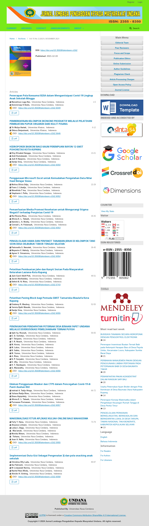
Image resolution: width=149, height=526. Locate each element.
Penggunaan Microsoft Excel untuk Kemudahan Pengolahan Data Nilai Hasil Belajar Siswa (51, 179)
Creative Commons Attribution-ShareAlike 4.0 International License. (95, 515)
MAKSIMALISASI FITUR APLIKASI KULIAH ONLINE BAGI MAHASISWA (49, 418)
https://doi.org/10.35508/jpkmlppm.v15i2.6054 (39, 256)
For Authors (105, 456)
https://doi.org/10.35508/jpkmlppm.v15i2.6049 (39, 108)
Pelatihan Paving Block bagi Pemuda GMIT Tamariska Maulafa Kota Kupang (49, 299)
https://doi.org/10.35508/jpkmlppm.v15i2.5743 (39, 284)
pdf (15, 113)
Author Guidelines (122, 69)
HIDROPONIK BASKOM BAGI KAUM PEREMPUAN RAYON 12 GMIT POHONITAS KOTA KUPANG (46, 148)
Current (12, 28)
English (104, 437)
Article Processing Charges (122, 79)
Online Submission (122, 64)
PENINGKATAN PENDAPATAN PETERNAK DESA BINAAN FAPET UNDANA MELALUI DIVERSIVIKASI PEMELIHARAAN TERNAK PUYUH (50, 328)
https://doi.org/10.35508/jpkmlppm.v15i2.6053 (39, 228)
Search (135, 28)
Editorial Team (122, 43)
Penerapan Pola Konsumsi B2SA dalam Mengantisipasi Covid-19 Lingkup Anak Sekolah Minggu (51, 97)
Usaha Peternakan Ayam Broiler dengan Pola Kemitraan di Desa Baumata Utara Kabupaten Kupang (122, 390)
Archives (26, 28)
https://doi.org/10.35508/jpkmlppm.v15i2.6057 (39, 405)
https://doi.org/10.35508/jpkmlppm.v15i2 (58, 50)
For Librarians (106, 460)
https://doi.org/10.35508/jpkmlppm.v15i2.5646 (39, 133)
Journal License (122, 90)
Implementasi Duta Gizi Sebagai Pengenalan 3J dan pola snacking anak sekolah (51, 457)
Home (12, 39)
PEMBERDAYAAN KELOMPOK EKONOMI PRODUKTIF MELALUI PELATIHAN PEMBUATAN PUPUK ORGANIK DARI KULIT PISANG (51, 122)
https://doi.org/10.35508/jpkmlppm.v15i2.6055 (39, 313)
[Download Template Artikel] (122, 107)
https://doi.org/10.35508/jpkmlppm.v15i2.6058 (39, 476)
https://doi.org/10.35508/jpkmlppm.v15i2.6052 (39, 196)
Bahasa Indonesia (109, 441)
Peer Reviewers (122, 48)
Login (140, 2)
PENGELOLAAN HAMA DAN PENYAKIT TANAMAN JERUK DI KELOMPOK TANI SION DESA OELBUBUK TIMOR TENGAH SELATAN (52, 242)
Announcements (60, 28)
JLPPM (42, 515)
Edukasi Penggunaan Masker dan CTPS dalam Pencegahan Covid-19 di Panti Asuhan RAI (50, 385)
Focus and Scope (122, 53)
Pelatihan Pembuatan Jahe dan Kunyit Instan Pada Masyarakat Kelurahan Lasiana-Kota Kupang (46, 271)
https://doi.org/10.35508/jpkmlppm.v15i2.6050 (39, 165)
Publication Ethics (122, 58)
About (78, 28)
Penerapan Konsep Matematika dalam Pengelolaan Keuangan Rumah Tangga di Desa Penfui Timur (120, 403)
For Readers (106, 451)
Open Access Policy (122, 85)
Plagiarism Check (122, 74)
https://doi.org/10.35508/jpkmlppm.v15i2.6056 (39, 371)
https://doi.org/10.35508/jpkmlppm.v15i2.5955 (39, 442)
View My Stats (107, 211)
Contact (41, 28)
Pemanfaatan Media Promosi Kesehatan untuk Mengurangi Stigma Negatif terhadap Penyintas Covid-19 (49, 211)
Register (130, 2)
